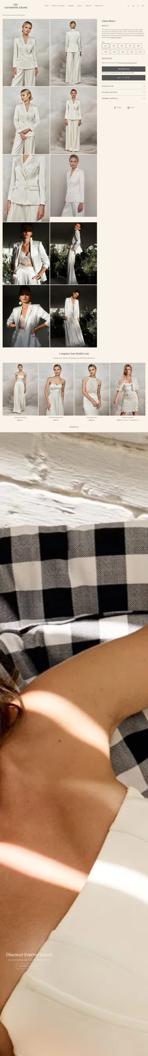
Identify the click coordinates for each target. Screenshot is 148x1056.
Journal (71, 6)
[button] (7, 389)
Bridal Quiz (99, 6)
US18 (140, 52)
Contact (88, 6)
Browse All (74, 427)
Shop (46, 6)
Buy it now (124, 78)
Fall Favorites (11, 15)
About (79, 6)
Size (103, 42)
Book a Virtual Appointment (128, 63)
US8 (138, 46)
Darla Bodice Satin (56, 417)
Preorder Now (123, 69)
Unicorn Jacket (127, 417)
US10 (105, 52)
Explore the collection (29, 966)
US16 (131, 52)
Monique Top (92, 417)
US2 (113, 46)
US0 (105, 46)
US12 (114, 52)
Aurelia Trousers (20, 417)
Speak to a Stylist (58, 6)
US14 (122, 52)
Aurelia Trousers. (116, 37)
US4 (122, 46)
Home (5, 15)
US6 (130, 46)
